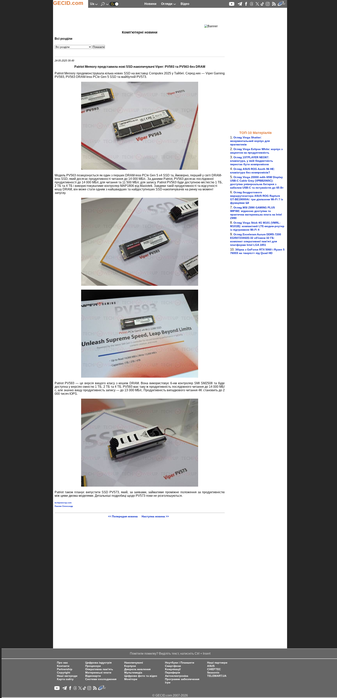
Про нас (62, 662)
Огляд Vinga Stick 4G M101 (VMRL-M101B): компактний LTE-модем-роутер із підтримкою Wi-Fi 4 (257, 226)
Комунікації (173, 669)
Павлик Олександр (64, 506)
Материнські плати (98, 672)
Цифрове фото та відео (140, 675)
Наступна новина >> (155, 516)
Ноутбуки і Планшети (179, 662)
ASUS (211, 666)
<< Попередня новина (123, 516)
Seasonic (213, 672)
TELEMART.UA (216, 675)
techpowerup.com (63, 503)
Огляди (167, 3)
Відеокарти (93, 675)
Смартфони (173, 666)
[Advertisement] (133, 18)
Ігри (167, 682)
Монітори (130, 679)
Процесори (93, 666)
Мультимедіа (133, 672)
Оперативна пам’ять (99, 669)
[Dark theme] (114, 3)
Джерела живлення (137, 669)
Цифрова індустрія (98, 662)
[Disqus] (140, 566)
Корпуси (130, 666)
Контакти (63, 666)
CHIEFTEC (214, 669)
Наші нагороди (67, 675)
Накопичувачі (133, 662)
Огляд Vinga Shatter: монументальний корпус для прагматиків (250, 141)
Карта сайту (65, 679)
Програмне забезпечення (182, 679)
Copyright (63, 672)
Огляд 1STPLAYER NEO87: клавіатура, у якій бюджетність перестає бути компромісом (251, 161)
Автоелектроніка (176, 675)
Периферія (172, 672)
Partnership (64, 669)
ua (92, 3)
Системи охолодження (100, 679)
